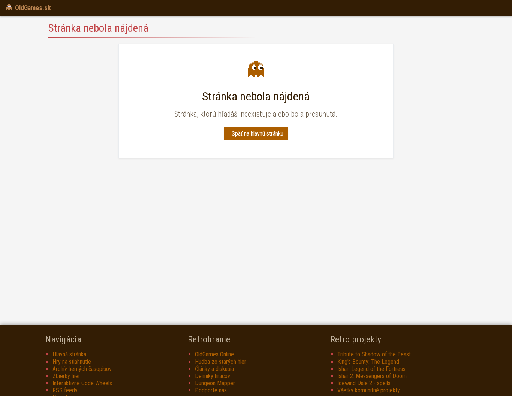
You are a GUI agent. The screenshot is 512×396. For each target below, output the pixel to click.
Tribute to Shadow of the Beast (374, 354)
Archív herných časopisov (82, 368)
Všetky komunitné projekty (368, 390)
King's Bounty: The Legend (368, 361)
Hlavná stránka (69, 354)
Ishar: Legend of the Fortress (371, 368)
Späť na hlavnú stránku (257, 133)
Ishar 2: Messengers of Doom (372, 376)
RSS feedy (65, 390)
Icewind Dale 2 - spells (364, 383)
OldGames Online (214, 354)
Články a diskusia (214, 368)
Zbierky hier (66, 376)
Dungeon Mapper (215, 383)
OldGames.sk (33, 8)
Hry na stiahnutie (71, 361)
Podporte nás (211, 390)
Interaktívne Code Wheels (82, 383)
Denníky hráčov (212, 376)
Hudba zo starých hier (220, 361)
